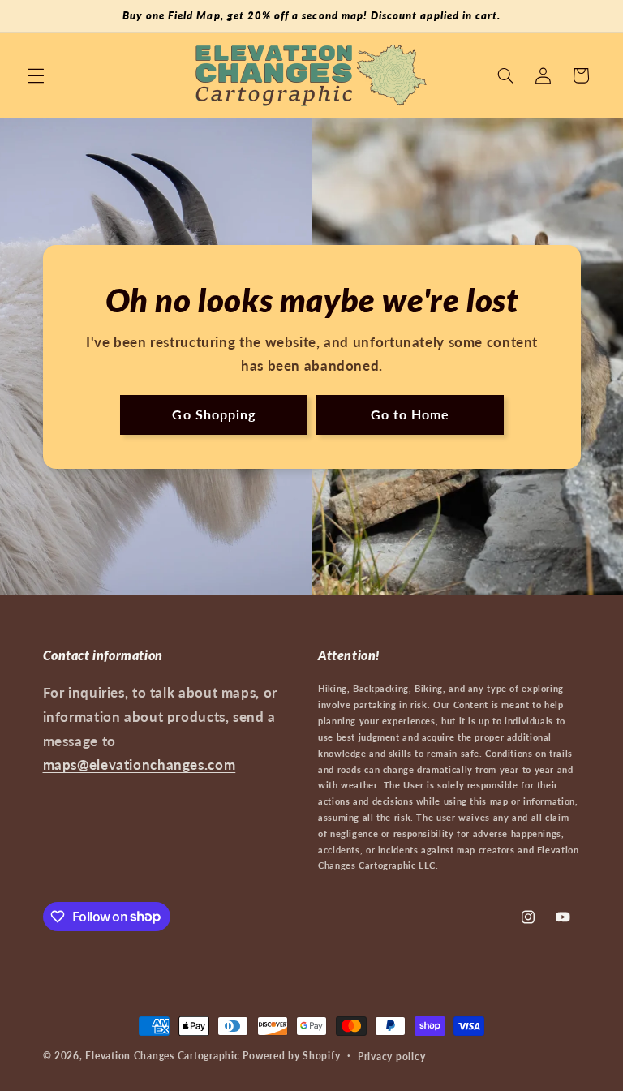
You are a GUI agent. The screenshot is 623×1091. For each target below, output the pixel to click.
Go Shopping (214, 414)
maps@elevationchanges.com (139, 764)
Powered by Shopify (291, 1055)
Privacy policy (391, 1056)
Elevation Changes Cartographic (162, 1055)
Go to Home (409, 414)
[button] (35, 75)
